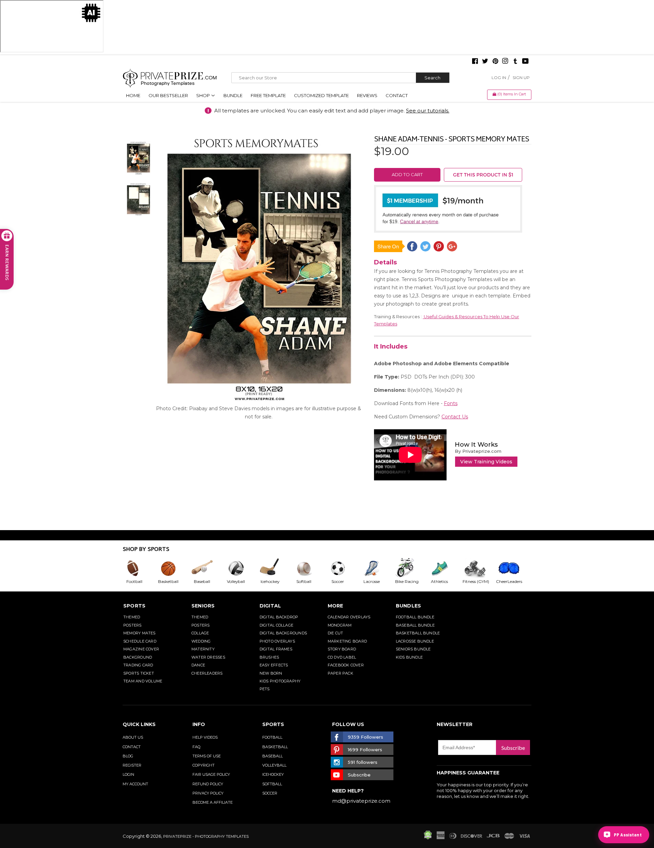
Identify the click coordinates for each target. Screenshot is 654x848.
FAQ (196, 746)
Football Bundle (415, 617)
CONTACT (132, 746)
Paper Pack (340, 673)
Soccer (269, 793)
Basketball (275, 746)
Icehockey (273, 774)
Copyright (203, 765)
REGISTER (132, 765)
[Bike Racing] (411, 568)
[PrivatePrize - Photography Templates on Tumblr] (515, 62)
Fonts (450, 403)
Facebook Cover (346, 665)
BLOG (128, 756)
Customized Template (321, 95)
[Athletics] (445, 568)
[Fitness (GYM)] (479, 568)
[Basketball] (174, 568)
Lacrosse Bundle (415, 641)
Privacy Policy (207, 793)
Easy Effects (274, 665)
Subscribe (513, 747)
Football (272, 737)
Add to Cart (407, 174)
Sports (134, 606)
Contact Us (454, 417)
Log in (499, 77)
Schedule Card (139, 641)
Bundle (233, 95)
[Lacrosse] (377, 568)
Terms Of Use (206, 756)
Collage (200, 633)
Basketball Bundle (418, 633)
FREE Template (268, 95)
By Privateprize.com (478, 451)
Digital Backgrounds (283, 633)
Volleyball (274, 765)
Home (133, 95)
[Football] (140, 568)
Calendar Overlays (349, 617)
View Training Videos (486, 462)
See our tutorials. (427, 110)
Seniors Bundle (413, 649)
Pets (265, 689)
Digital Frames (276, 649)
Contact (397, 95)
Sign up (521, 77)
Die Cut (335, 633)
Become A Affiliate (212, 802)
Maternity (203, 649)
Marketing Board (347, 641)
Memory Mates (139, 633)
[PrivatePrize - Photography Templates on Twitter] (485, 62)
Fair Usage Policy (211, 774)
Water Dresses (208, 657)
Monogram (340, 625)
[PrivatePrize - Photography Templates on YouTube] (525, 62)
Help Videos (205, 737)
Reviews (367, 95)
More (335, 606)
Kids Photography (280, 681)
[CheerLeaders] (513, 568)
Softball (272, 784)
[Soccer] (343, 568)
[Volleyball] (241, 568)
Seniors (203, 606)
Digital (270, 606)
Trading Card (138, 665)
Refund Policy (207, 784)
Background (137, 657)
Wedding (201, 641)
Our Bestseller (168, 95)
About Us (133, 737)
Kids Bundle (409, 657)
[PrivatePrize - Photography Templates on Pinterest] (495, 62)
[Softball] (309, 568)
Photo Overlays (277, 641)
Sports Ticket (138, 673)
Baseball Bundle (415, 625)
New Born (271, 673)
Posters (132, 625)
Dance (198, 665)
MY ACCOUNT (135, 784)
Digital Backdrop (279, 617)
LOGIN (128, 774)
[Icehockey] (275, 568)
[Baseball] (207, 568)
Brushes (269, 657)
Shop (203, 95)
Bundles (408, 606)
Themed (131, 617)
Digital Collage (276, 625)
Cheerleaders (207, 673)
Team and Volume (142, 681)
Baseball (272, 756)
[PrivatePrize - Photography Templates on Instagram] (505, 62)
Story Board (342, 649)
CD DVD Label (342, 657)
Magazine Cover (141, 649)
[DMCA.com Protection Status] (428, 838)
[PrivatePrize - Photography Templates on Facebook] (475, 62)
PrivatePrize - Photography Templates (206, 836)
